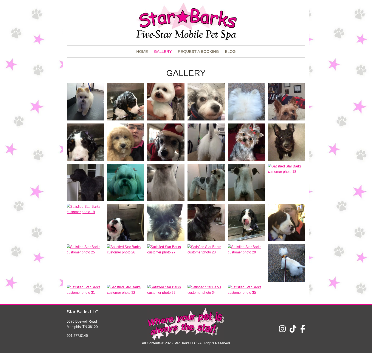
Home (142, 51)
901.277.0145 (77, 335)
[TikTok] (293, 329)
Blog (230, 51)
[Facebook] (302, 329)
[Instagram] (282, 329)
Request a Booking (198, 51)
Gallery (163, 51)
